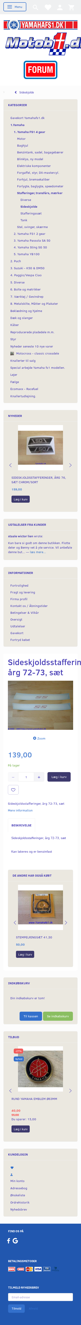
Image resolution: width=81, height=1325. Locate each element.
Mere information (20, 810)
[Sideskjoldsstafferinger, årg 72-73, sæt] (40, 705)
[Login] (60, 7)
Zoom (41, 738)
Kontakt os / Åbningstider (29, 606)
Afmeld (33, 1308)
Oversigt (16, 619)
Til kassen (31, 1016)
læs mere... (38, 552)
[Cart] (71, 7)
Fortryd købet (20, 640)
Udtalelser (17, 626)
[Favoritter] (48, 7)
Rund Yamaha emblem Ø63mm (34, 1099)
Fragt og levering (22, 592)
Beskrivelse (21, 825)
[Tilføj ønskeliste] (13, 790)
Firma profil (18, 599)
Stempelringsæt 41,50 (34, 937)
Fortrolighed (19, 585)
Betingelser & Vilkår (24, 612)
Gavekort (16, 633)
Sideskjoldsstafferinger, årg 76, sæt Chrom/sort (38, 479)
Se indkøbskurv (58, 1016)
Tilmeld (16, 1308)
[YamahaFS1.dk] (40, 24)
